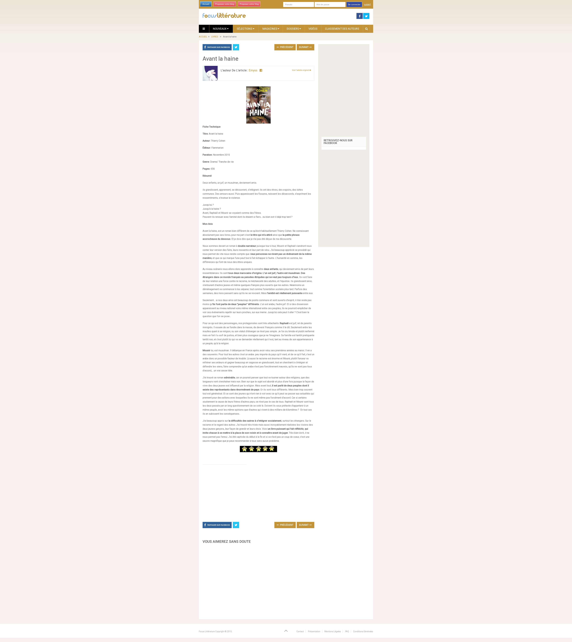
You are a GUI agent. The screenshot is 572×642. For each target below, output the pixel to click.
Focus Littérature (207, 631)
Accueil (205, 4)
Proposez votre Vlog (249, 4)
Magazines (269, 28)
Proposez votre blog (224, 4)
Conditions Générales (363, 631)
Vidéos (312, 28)
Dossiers (293, 28)
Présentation (314, 631)
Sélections (245, 28)
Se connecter (354, 4)
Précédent (286, 47)
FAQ (347, 631)
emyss (253, 70)
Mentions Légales (332, 631)
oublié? (367, 4)
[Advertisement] (258, 580)
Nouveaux (220, 28)
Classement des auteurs (342, 28)
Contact (300, 631)
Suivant (304, 47)
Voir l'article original (300, 70)
